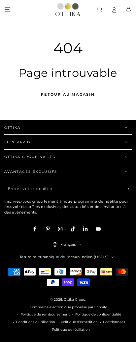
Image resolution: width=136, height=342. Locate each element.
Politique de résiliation (71, 329)
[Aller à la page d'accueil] (68, 9)
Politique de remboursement (45, 314)
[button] (99, 9)
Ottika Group (74, 299)
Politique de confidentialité (98, 314)
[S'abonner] (128, 189)
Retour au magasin (68, 94)
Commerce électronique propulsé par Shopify (68, 307)
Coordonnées (114, 322)
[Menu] (7, 9)
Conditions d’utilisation (35, 322)
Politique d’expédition (79, 322)
